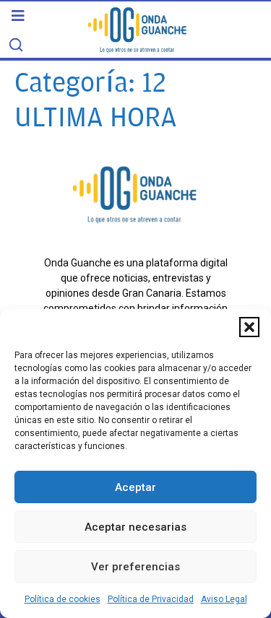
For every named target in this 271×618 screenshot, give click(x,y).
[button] (249, 327)
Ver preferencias (135, 566)
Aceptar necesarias (135, 527)
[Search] (16, 44)
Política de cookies (62, 599)
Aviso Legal (224, 599)
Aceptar (135, 487)
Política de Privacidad (151, 599)
